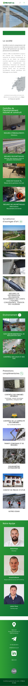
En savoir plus (14, 22)
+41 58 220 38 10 (14, 644)
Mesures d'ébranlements (14, 10)
